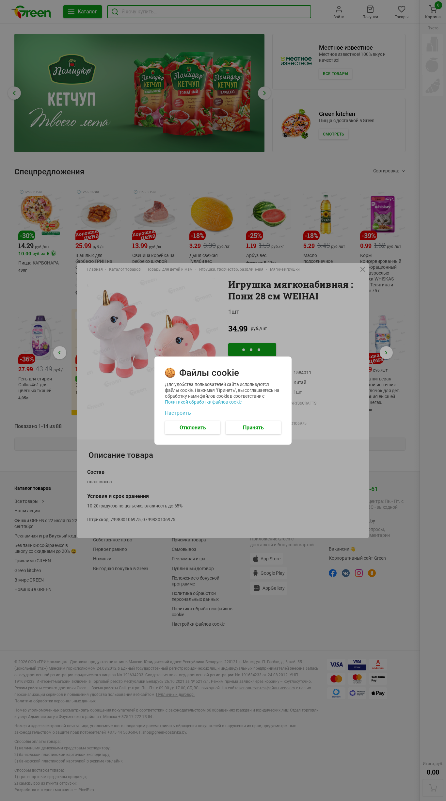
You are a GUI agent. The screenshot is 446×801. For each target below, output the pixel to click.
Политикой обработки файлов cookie (203, 401)
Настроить (178, 413)
